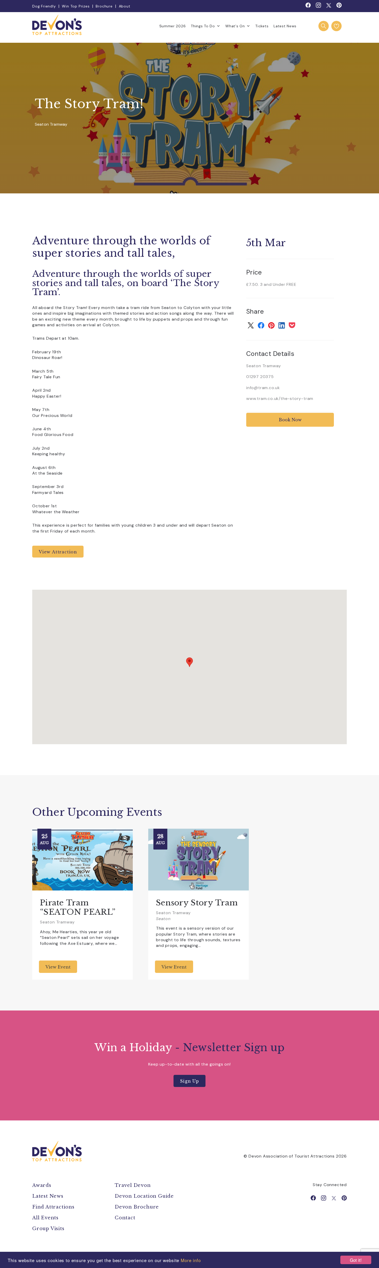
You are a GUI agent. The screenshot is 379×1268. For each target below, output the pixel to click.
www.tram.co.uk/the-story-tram (279, 398)
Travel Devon (133, 1185)
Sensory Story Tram (196, 902)
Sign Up (189, 1081)
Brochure (104, 6)
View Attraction (58, 551)
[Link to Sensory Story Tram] (198, 859)
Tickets (261, 26)
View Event (58, 967)
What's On (235, 26)
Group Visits (49, 1228)
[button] (189, 662)
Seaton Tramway (51, 124)
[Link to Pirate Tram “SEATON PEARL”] (82, 859)
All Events (45, 1218)
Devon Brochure (137, 1207)
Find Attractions (53, 1207)
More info (191, 1260)
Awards (41, 1185)
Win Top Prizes (75, 6)
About (124, 6)
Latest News (285, 26)
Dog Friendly (44, 6)
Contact (125, 1218)
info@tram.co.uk (263, 387)
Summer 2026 (172, 26)
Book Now (290, 419)
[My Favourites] (336, 26)
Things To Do (203, 26)
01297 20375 (260, 376)
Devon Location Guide (144, 1196)
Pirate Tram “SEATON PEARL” (77, 907)
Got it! (356, 1260)
